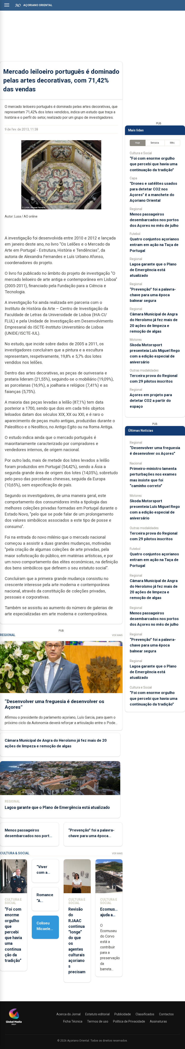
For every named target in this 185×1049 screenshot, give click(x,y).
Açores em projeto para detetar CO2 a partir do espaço (151, 400)
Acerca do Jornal (68, 1014)
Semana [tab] (155, 142)
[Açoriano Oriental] (14, 1025)
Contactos (166, 1014)
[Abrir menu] (7, 5)
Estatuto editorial (97, 1014)
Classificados (145, 1014)
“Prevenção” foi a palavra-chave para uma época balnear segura (91, 836)
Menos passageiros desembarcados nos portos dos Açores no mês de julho (29, 836)
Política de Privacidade (129, 1021)
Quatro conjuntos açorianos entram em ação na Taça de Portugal (154, 245)
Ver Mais (117, 635)
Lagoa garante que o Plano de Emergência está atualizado (57, 807)
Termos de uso (97, 1021)
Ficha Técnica (72, 1021)
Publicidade (122, 1014)
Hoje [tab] (137, 142)
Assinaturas (158, 1021)
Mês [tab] (172, 142)
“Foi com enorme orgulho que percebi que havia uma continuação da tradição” (153, 164)
